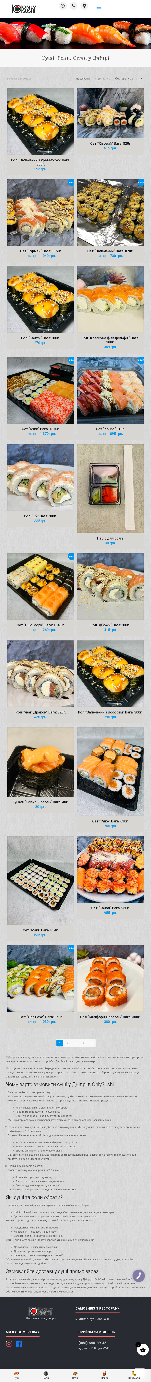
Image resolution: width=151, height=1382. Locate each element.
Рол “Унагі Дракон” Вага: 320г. (41, 712)
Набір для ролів (110, 538)
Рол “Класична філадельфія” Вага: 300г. (110, 340)
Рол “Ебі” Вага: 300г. (40, 516)
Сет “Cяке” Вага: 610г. (110, 821)
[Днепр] (24, 9)
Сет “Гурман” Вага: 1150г (40, 251)
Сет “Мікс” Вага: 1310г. (41, 429)
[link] (94, 79)
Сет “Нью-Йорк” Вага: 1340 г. (41, 625)
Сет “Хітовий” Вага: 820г (110, 143)
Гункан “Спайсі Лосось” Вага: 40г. (40, 802)
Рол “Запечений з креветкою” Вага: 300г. (40, 162)
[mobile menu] (98, 8)
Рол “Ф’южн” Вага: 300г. (110, 625)
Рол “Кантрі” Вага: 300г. (40, 338)
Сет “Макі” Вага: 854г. (41, 930)
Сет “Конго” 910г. (110, 429)
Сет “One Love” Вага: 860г (40, 1017)
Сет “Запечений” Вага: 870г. (110, 251)
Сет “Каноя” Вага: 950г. (110, 908)
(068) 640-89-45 (92, 1343)
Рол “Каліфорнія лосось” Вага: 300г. (110, 1017)
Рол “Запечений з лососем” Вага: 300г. (110, 712)
